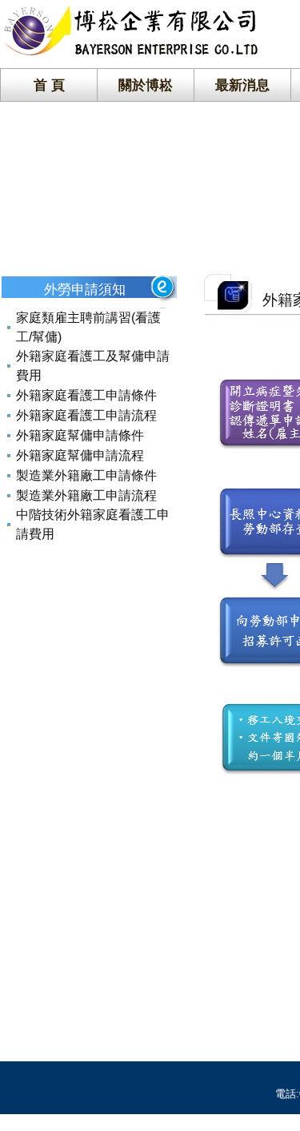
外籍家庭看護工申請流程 (86, 415)
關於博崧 (145, 85)
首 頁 (49, 85)
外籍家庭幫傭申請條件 (80, 435)
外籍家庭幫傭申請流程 (80, 455)
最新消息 (242, 85)
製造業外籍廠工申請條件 (86, 475)
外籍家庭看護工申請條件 (86, 395)
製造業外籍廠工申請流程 (86, 495)
